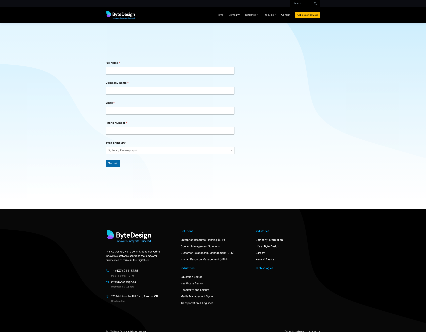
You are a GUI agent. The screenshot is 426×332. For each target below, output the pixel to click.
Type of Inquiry (116, 142)
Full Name (113, 62)
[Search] (315, 3)
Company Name (117, 82)
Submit (113, 163)
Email (110, 102)
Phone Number (116, 122)
